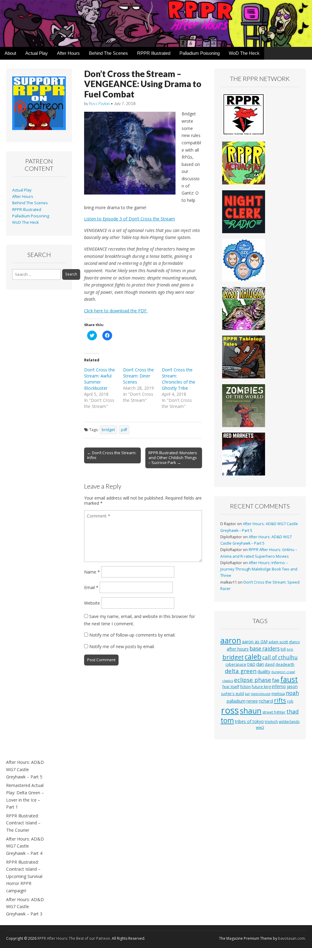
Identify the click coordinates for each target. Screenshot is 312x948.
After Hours (68, 53)
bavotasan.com (291, 938)
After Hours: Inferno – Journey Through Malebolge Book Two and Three (258, 569)
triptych (271, 721)
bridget (108, 429)
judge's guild (232, 693)
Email (91, 587)
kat (247, 694)
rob (290, 701)
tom (227, 720)
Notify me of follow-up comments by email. (132, 635)
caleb (253, 657)
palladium (236, 701)
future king (261, 686)
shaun (250, 710)
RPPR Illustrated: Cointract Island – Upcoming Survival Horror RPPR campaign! (24, 876)
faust (289, 679)
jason (292, 686)
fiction (245, 686)
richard (266, 701)
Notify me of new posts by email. (122, 646)
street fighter (273, 712)
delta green (241, 671)
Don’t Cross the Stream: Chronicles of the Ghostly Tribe (178, 379)
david (270, 664)
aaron (230, 640)
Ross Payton (99, 103)
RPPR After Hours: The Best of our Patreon (73, 938)
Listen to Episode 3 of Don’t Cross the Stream (129, 219)
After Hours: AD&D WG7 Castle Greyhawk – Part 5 (25, 769)
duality (263, 671)
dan (260, 664)
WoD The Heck (244, 53)
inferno (279, 686)
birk (290, 649)
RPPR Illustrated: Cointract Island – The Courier (23, 823)
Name (92, 572)
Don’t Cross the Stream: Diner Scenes (138, 376)
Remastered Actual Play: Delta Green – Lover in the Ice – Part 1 (25, 796)
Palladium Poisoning (199, 53)
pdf (124, 429)
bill (283, 649)
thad (292, 711)
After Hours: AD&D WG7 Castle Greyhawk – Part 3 (25, 907)
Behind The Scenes (108, 53)
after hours (238, 649)
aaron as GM (255, 641)
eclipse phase (252, 679)
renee (252, 701)
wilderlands (289, 721)
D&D (251, 664)
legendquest (261, 694)
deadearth (284, 664)
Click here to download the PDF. (115, 311)
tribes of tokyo (249, 721)
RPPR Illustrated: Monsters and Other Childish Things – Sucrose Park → (172, 457)
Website (92, 603)
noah (292, 693)
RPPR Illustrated (153, 53)
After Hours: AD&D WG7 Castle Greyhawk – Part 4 (25, 846)
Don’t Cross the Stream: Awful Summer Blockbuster (99, 379)
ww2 (260, 727)
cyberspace (235, 664)
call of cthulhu (280, 657)
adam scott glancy (284, 641)
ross (230, 710)
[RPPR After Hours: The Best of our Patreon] (156, 23)
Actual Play (36, 53)
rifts (280, 700)
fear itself (230, 686)
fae (275, 680)
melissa (278, 693)
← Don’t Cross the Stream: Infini (111, 455)
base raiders (265, 648)
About (10, 53)
